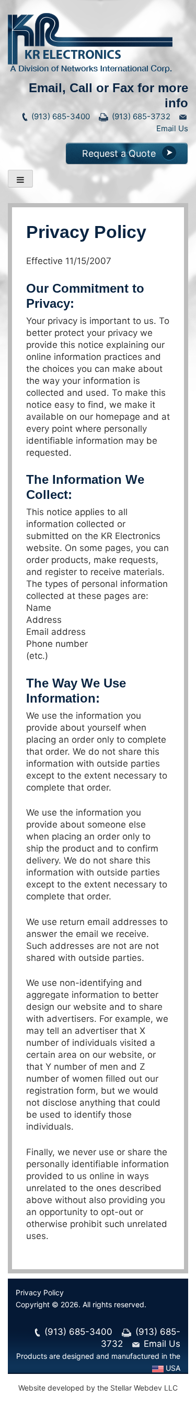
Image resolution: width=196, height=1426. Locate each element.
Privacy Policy (40, 1292)
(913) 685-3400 (59, 116)
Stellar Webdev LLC (144, 1387)
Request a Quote (119, 153)
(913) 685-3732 (140, 116)
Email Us (160, 1344)
